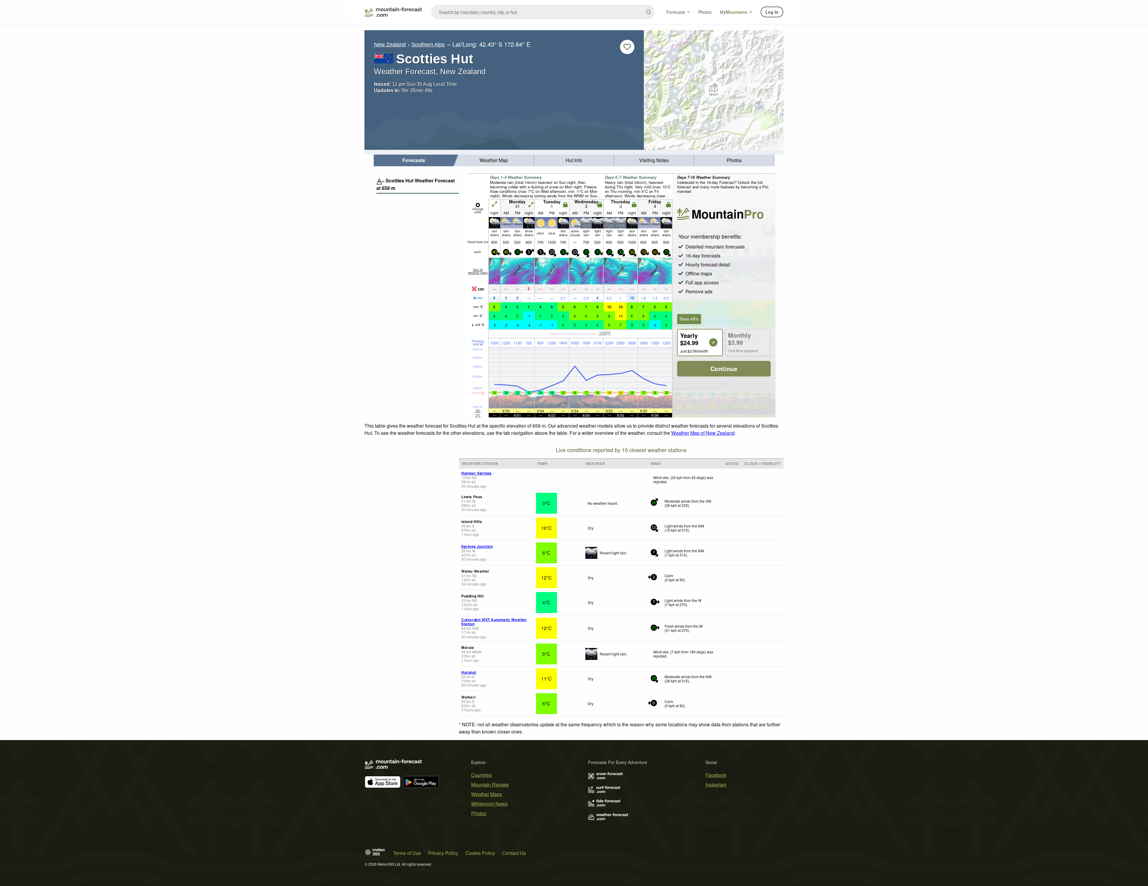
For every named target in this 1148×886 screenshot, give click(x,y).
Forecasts (675, 12)
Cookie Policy (480, 853)
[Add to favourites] (627, 47)
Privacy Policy (443, 853)
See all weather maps (478, 271)
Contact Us (514, 853)
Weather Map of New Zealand (703, 432)
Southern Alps (428, 45)
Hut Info (574, 160)
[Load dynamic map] (714, 90)
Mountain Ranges (490, 784)
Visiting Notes (654, 160)
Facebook (716, 774)
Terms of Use (407, 853)
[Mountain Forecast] (393, 12)
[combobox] (542, 12)
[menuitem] (414, 160)
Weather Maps (486, 794)
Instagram (716, 784)
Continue (724, 368)
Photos (705, 12)
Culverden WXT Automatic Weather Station (494, 621)
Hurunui (468, 672)
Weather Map (494, 160)
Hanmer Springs (476, 473)
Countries (481, 774)
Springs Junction (477, 546)
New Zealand (390, 45)
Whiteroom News (489, 803)
